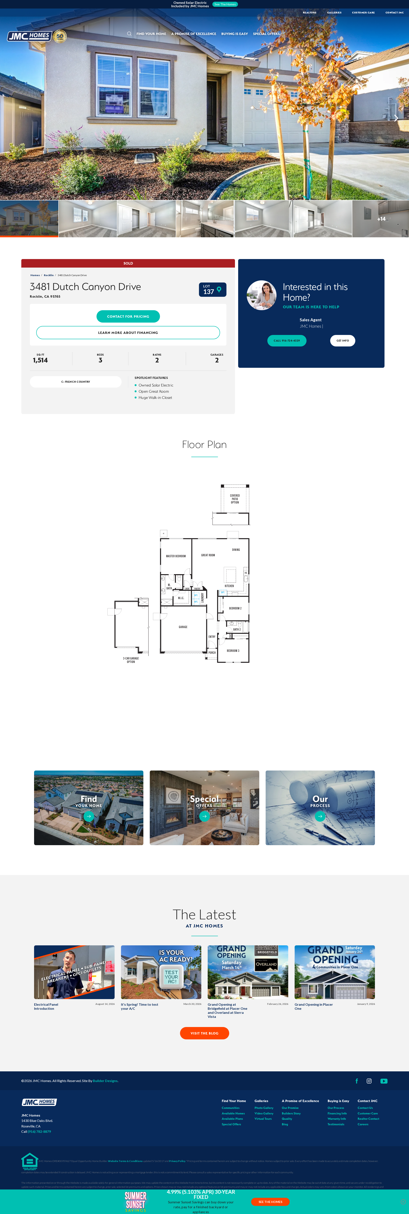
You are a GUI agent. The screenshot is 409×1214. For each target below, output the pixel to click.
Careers (363, 1124)
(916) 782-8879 (39, 1131)
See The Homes (270, 1202)
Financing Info (337, 1113)
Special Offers (266, 34)
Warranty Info (337, 1119)
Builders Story (291, 1113)
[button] (129, 33)
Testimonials (336, 1124)
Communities (230, 1108)
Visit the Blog (205, 1033)
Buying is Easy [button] (234, 34)
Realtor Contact (368, 1119)
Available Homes (233, 1113)
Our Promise (290, 1108)
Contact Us (365, 1108)
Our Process (336, 1108)
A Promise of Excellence (300, 1101)
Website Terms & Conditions (125, 1161)
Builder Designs (105, 1081)
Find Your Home (234, 1101)
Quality (287, 1119)
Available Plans (232, 1119)
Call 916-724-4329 (287, 340)
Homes (35, 275)
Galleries (334, 12)
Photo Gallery (264, 1108)
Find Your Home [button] (151, 34)
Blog (285, 1124)
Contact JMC (367, 1101)
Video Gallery (264, 1113)
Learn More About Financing (128, 332)
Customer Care (363, 12)
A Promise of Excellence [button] (193, 34)
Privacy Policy (177, 1161)
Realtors (310, 12)
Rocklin (49, 275)
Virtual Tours (263, 1119)
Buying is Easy (338, 1101)
